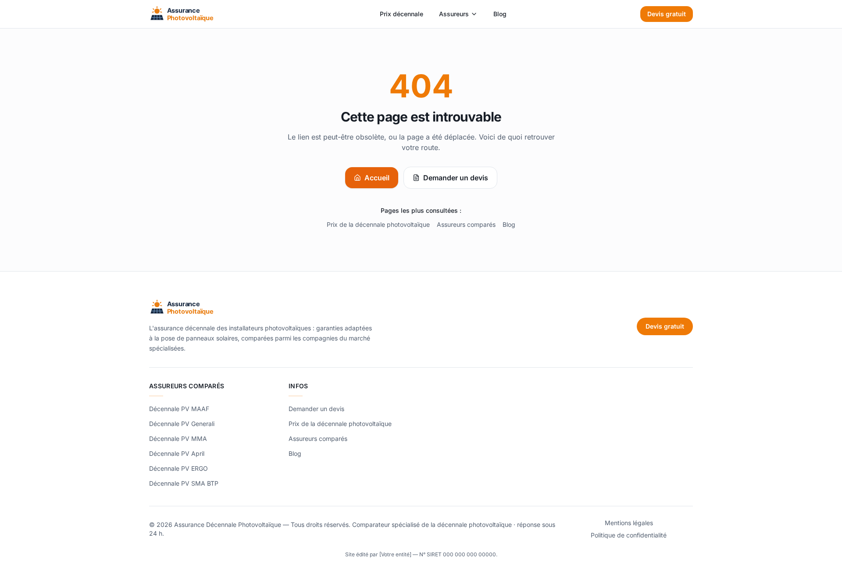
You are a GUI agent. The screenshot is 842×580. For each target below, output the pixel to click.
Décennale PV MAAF (179, 408)
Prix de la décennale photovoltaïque (378, 224)
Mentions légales (629, 522)
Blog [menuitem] (500, 14)
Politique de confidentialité (629, 535)
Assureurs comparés (466, 224)
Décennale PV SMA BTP (183, 483)
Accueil (376, 177)
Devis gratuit (666, 14)
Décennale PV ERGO (178, 468)
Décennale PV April (176, 453)
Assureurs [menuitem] (454, 14)
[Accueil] (197, 14)
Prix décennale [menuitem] (401, 14)
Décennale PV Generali (181, 423)
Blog (509, 224)
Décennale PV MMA (178, 438)
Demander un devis (455, 177)
